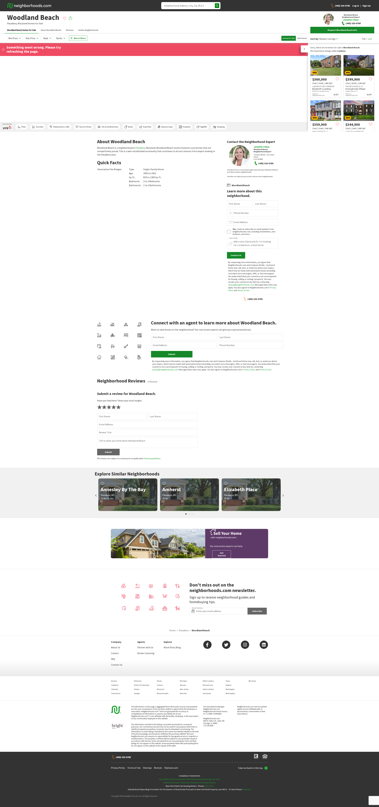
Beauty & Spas (167, 127)
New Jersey (184, 689)
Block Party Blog (172, 647)
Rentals (158, 767)
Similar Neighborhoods (88, 30)
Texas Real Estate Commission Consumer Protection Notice (189, 782)
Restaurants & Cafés (61, 127)
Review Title (105, 432)
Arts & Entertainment (110, 127)
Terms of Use (243, 290)
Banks (130, 127)
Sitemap (147, 767)
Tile (364, 39)
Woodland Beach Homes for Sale (21, 30)
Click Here (209, 786)
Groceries (39, 127)
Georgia (137, 693)
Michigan (183, 681)
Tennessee (207, 693)
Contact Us (116, 664)
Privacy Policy (249, 369)
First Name (234, 204)
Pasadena (140, 147)
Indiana (160, 685)
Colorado (114, 689)
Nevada (183, 685)
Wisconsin (252, 681)
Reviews (70, 30)
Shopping (221, 127)
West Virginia (230, 693)
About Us (115, 647)
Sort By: (314, 39)
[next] (338, 65)
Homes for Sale (289, 38)
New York (183, 693)
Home (172, 630)
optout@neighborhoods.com (241, 284)
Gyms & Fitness (85, 127)
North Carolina (208, 681)
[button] (304, 48)
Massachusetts (162, 693)
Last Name (260, 204)
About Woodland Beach (51, 30)
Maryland (22, 23)
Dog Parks (147, 127)
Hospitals (186, 127)
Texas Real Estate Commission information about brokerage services (189, 779)
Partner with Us (145, 647)
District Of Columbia (141, 685)
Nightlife (203, 127)
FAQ (113, 658)
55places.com (171, 767)
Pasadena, (12, 23)
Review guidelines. (152, 458)
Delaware (137, 681)
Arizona (114, 681)
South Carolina (208, 689)
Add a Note (233, 238)
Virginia (228, 685)
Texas (228, 681)
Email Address (240, 222)
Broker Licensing (145, 653)
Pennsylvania (208, 685)
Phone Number (241, 213)
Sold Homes (302, 38)
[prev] (313, 65)
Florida (136, 689)
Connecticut (115, 693)
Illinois (159, 681)
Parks (23, 127)
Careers (115, 653)
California (114, 685)
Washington (230, 689)
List (370, 39)
